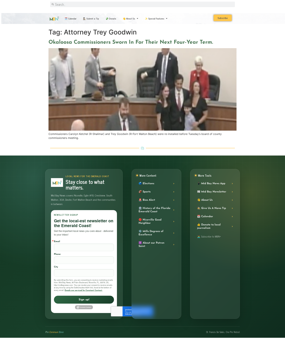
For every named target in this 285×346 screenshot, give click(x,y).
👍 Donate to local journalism (209, 226)
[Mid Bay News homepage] (57, 182)
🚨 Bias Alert (147, 200)
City (56, 267)
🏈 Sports (145, 191)
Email (57, 241)
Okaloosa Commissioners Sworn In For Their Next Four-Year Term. (130, 42)
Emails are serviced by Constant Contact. (83, 290)
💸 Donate (111, 18)
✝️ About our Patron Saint (151, 245)
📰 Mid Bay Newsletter (211, 191)
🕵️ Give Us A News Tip (211, 208)
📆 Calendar (205, 216)
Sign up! (84, 299)
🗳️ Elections (146, 183)
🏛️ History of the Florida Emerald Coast (154, 210)
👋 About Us (129, 18)
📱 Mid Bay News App (211, 183)
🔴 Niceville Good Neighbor (150, 221)
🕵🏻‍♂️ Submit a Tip (91, 18)
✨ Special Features (154, 18)
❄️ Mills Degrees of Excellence (151, 233)
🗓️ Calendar (70, 18)
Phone (57, 254)
